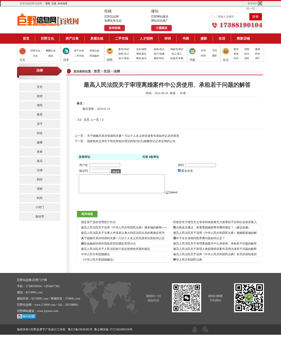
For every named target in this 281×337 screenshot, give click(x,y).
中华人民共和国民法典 (187, 259)
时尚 (236, 58)
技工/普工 (177, 53)
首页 (26, 38)
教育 (236, 49)
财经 (40, 179)
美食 (236, 53)
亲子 (257, 58)
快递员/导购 (176, 58)
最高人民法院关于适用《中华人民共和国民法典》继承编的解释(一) (124, 227)
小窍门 (39, 207)
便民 (246, 58)
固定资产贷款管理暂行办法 (98, 222)
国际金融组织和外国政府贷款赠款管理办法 (108, 243)
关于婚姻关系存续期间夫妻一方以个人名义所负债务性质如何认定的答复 (133, 135)
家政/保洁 (159, 49)
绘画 (203, 55)
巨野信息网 (48, 19)
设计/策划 (123, 58)
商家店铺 (243, 38)
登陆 (47, 3)
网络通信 (141, 53)
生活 (222, 38)
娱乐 (246, 53)
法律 (40, 170)
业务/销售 (141, 49)
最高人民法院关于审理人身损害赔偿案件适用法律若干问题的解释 (215, 248)
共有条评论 (150, 156)
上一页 (94, 119)
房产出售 (72, 38)
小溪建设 (161, 27)
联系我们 (253, 3)
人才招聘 (146, 38)
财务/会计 (123, 53)
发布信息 (62, 3)
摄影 (204, 38)
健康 (257, 49)
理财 (246, 49)
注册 (53, 3)
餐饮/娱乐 (141, 58)
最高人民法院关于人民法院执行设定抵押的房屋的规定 (115, 248)
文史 (35, 55)
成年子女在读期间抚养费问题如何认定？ (199, 238)
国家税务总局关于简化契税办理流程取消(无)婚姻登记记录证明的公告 (131, 141)
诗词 (167, 38)
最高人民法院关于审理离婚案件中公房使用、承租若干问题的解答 (215, 243)
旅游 (50, 55)
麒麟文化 (51, 50)
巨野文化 (47, 38)
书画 (185, 38)
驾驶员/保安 (176, 49)
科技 (257, 53)
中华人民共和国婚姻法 (95, 254)
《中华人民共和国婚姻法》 (98, 259)
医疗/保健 (159, 53)
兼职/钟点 (159, 58)
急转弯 (39, 216)
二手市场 (121, 38)
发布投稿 (114, 27)
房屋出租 (96, 38)
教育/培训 (123, 49)
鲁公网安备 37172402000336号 (113, 329)
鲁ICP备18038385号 (80, 329)
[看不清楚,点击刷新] (116, 171)
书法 (214, 50)
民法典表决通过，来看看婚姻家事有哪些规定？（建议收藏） (212, 227)
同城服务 (94, 55)
